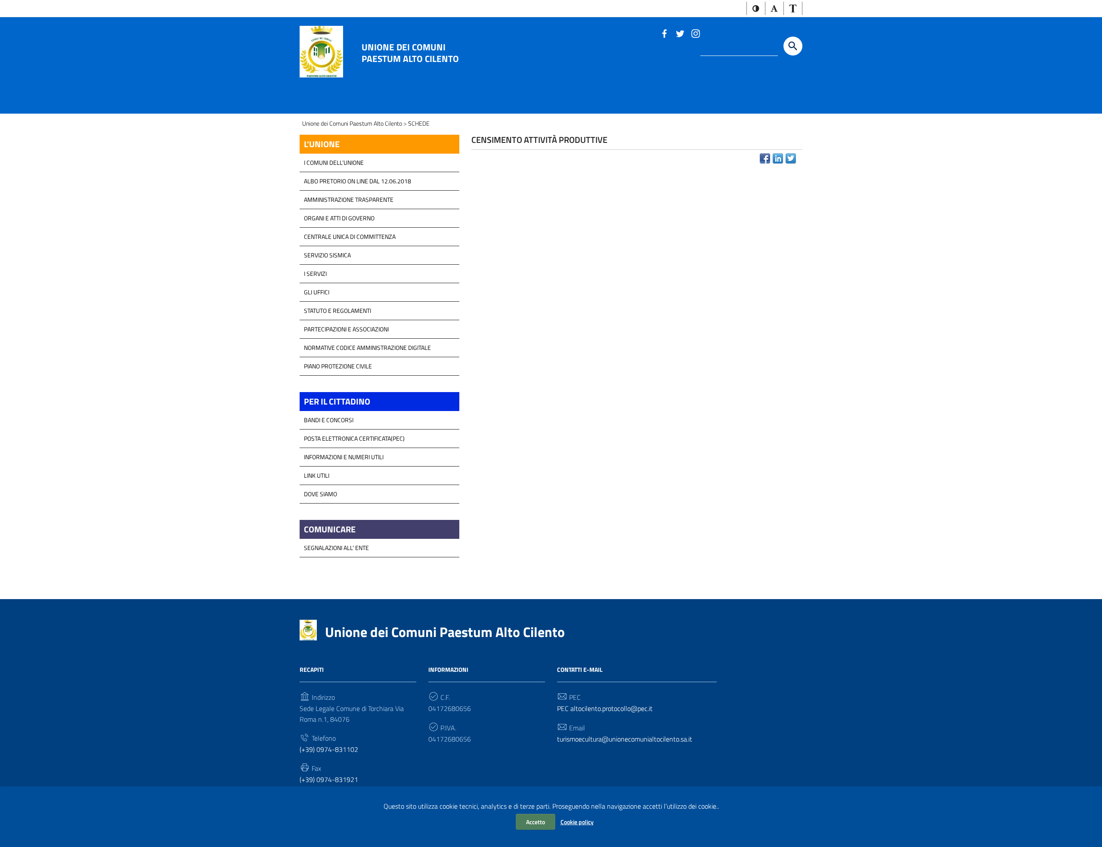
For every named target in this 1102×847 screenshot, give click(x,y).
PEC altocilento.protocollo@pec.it (605, 708)
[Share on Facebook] (765, 158)
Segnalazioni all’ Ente (336, 547)
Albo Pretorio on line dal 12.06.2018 (357, 180)
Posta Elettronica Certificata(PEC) (354, 438)
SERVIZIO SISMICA (327, 255)
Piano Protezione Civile (338, 366)
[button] (756, 8)
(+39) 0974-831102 (329, 749)
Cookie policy (577, 821)
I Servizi (315, 273)
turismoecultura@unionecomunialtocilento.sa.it (624, 739)
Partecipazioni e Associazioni (346, 329)
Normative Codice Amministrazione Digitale (367, 347)
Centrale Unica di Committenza (350, 236)
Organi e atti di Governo (339, 218)
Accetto (535, 821)
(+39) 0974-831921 (329, 779)
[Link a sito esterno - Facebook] (664, 33)
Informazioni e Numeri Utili (344, 456)
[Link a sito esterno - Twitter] (680, 33)
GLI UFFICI (316, 292)
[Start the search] (792, 46)
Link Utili (316, 475)
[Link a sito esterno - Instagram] (695, 33)
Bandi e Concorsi (328, 419)
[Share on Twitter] (791, 158)
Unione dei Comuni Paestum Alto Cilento (410, 52)
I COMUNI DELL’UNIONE (334, 162)
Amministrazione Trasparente (348, 199)
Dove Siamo (320, 493)
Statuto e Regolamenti (337, 310)
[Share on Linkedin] (778, 158)
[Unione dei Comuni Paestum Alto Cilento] (321, 51)
